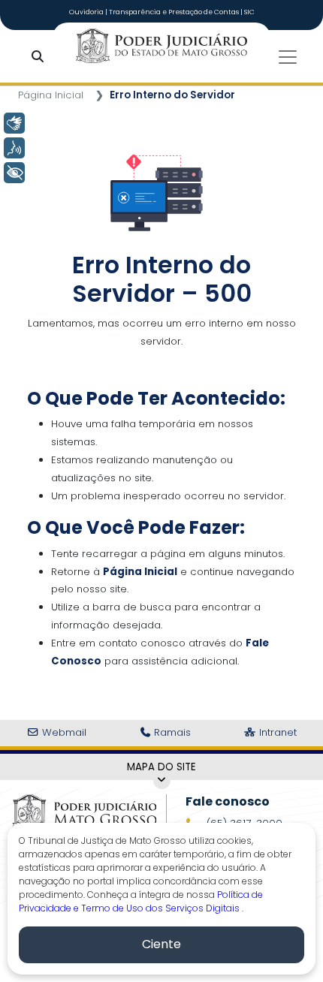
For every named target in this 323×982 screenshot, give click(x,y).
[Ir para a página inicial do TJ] (84, 812)
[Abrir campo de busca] (40, 57)
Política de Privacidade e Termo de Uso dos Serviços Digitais (141, 901)
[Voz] (14, 147)
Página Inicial (50, 95)
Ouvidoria (87, 12)
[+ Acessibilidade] (14, 172)
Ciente (161, 944)
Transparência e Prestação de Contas (174, 12)
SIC (249, 12)
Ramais (171, 732)
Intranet (276, 732)
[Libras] (14, 123)
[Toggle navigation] (287, 57)
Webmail (62, 732)
